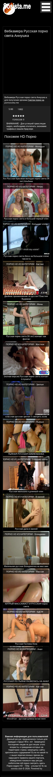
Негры (40, 186)
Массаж (40, 571)
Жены (40, 304)
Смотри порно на (36, 100)
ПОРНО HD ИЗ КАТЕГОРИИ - (20, 146)
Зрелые (40, 384)
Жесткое (40, 344)
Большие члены (40, 224)
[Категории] (46, 12)
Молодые (40, 146)
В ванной (40, 496)
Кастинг (40, 264)
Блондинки (40, 534)
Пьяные (40, 422)
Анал (39, 649)
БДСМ (40, 611)
